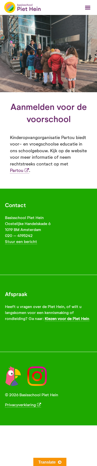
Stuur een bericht (21, 241)
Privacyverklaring (20, 404)
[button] (87, 8)
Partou (16, 170)
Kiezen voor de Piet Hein (67, 318)
